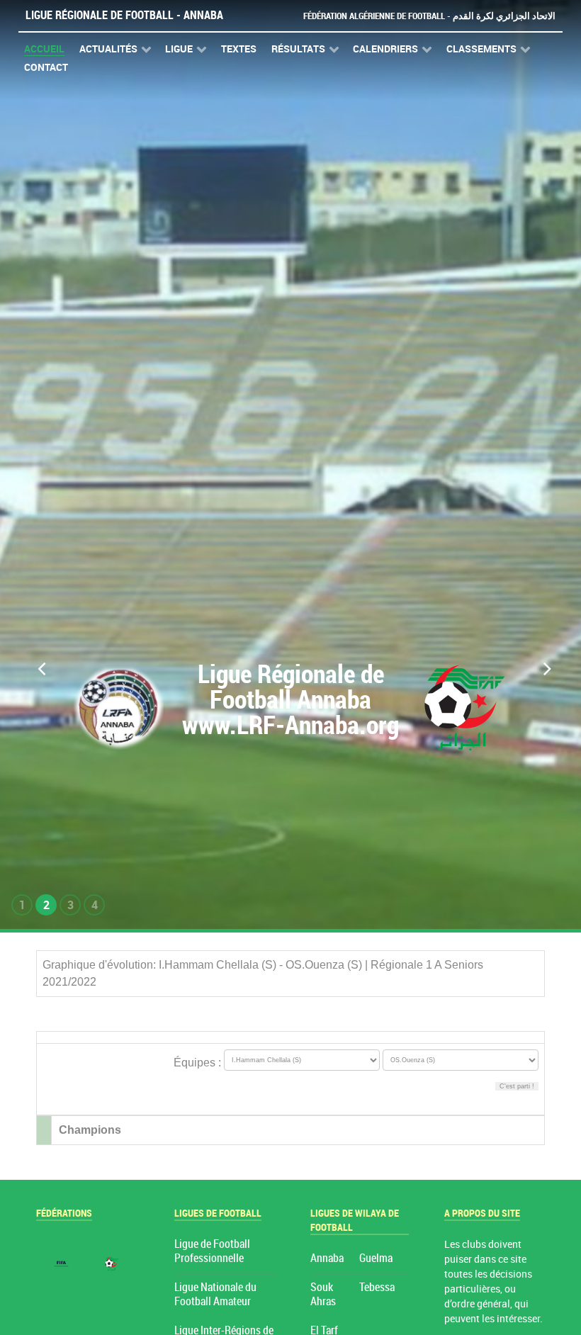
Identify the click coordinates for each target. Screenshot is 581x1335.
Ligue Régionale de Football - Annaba (124, 15)
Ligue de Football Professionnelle (212, 1251)
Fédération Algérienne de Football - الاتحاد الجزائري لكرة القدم (429, 16)
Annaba (327, 1258)
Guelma (376, 1258)
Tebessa (377, 1287)
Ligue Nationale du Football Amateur (215, 1294)
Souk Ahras (323, 1294)
